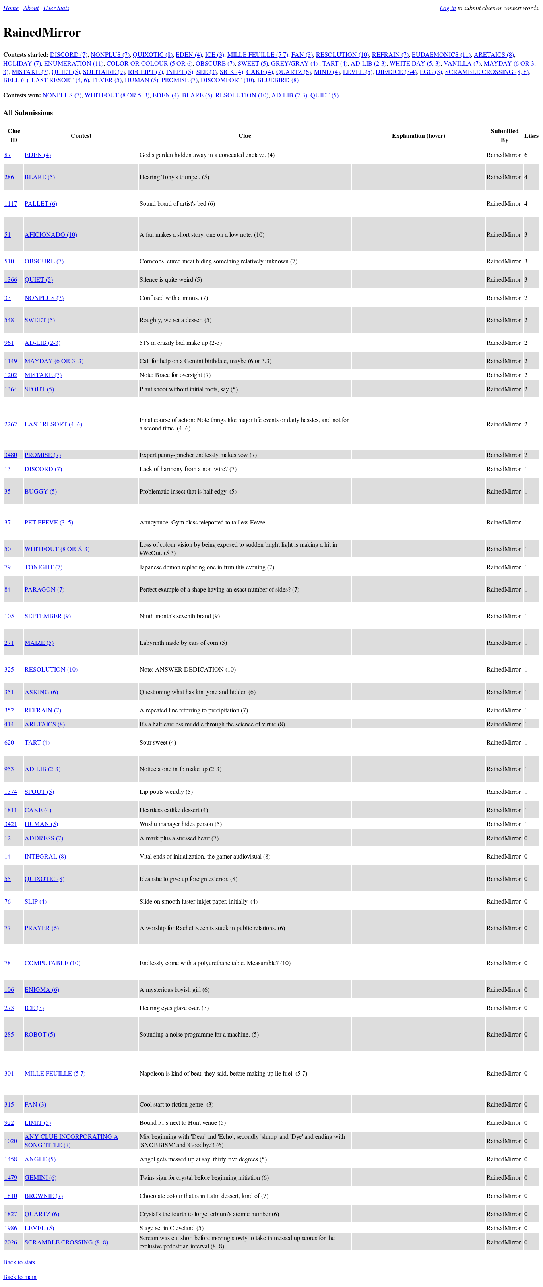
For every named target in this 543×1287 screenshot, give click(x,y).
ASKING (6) (41, 691)
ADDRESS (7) (44, 838)
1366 (10, 279)
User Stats (56, 7)
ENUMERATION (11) (73, 63)
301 (9, 1073)
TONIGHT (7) (43, 567)
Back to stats (19, 1262)
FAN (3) (302, 54)
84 (7, 589)
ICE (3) (214, 54)
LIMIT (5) (38, 1122)
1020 (10, 1140)
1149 (10, 360)
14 (7, 856)
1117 (10, 203)
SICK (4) (231, 71)
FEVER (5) (107, 79)
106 (9, 989)
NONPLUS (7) (110, 54)
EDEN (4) (189, 54)
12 (7, 838)
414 (9, 724)
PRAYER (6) (42, 927)
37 (7, 522)
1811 (10, 809)
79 (7, 567)
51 (7, 234)
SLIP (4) (36, 901)
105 (9, 616)
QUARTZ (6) (293, 71)
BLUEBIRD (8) (278, 79)
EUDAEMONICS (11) (441, 54)
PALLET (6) (41, 203)
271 (9, 642)
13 (7, 468)
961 (9, 342)
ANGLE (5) (40, 1159)
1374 (10, 791)
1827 (10, 1214)
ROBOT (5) (40, 1034)
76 (7, 901)
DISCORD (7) (68, 54)
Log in (448, 7)
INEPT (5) (179, 71)
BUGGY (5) (41, 491)
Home (11, 7)
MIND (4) (327, 71)
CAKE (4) (259, 71)
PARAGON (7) (44, 589)
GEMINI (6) (40, 1177)
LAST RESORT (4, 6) (60, 79)
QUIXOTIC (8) (153, 54)
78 (7, 962)
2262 (10, 424)
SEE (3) (206, 71)
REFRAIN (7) (390, 54)
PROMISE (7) (179, 79)
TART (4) (334, 63)
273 (9, 1007)
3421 (10, 823)
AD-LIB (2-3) (368, 63)
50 (7, 548)
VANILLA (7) (462, 63)
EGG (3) (431, 71)
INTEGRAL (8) (45, 856)
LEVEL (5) (357, 71)
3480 (10, 454)
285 (9, 1034)
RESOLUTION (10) (342, 54)
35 (7, 491)
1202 (10, 374)
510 (9, 261)
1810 (10, 1195)
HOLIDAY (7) (22, 63)
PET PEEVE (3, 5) (49, 522)
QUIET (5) (66, 71)
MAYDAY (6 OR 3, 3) (54, 360)
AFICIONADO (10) (51, 234)
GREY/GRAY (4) (295, 63)
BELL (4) (15, 79)
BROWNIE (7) (44, 1195)
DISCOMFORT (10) (227, 79)
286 (9, 176)
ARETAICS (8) (494, 54)
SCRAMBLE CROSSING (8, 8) (487, 71)
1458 (10, 1159)
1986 (10, 1227)
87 (7, 154)
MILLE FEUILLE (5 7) (257, 54)
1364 (10, 389)
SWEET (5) (253, 63)
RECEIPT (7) (145, 71)
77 (7, 927)
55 (7, 878)
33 (7, 297)
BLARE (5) (197, 95)
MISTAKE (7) (30, 71)
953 (9, 768)
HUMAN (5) (141, 79)
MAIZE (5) (39, 642)
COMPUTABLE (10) (52, 962)
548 (9, 319)
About (31, 7)
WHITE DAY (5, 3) (415, 63)
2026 (10, 1242)
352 (9, 710)
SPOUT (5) (39, 389)
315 (9, 1104)
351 (9, 691)
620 (9, 742)
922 (9, 1122)
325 (9, 669)
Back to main (20, 1276)
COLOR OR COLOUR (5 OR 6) (149, 63)
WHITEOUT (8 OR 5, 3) (117, 95)
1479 (10, 1177)
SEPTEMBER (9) (48, 616)
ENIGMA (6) (42, 989)
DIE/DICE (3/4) (396, 71)
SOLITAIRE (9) (104, 71)
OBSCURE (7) (215, 63)
